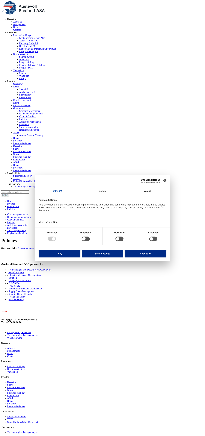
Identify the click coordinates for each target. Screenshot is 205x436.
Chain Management (25, 291)
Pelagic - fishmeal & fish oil (32, 65)
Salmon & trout (26, 57)
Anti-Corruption (16, 272)
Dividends (24, 124)
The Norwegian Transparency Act (29, 186)
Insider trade (25, 97)
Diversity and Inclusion (20, 280)
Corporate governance (29, 111)
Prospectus (18, 140)
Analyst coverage (27, 92)
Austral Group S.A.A (29, 40)
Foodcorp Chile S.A (28, 43)
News (16, 103)
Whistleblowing (14, 338)
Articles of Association (30, 121)
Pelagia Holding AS (28, 51)
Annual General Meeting (31, 135)
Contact (17, 30)
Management (19, 24)
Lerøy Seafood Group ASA (32, 38)
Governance (19, 108)
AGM (16, 132)
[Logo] (23, 14)
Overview (18, 84)
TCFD (16, 178)
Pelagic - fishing (27, 62)
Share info (24, 89)
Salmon (22, 73)
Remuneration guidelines (31, 113)
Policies (23, 119)
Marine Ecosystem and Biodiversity (25, 288)
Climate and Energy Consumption (25, 275)
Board (16, 27)
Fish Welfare (15, 283)
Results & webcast (22, 100)
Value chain (18, 70)
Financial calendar (21, 105)
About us (17, 21)
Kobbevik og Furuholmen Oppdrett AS (37, 48)
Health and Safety (17, 296)
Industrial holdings (22, 35)
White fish (24, 59)
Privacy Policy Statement (19, 332)
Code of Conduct (27, 116)
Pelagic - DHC (26, 67)
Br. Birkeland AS (27, 46)
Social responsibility (28, 127)
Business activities (21, 54)
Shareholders (25, 94)
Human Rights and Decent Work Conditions (30, 269)
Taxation (13, 277)
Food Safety (14, 286)
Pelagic (22, 78)
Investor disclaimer (22, 143)
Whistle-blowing (16, 299)
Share (16, 86)
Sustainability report (22, 176)
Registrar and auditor (29, 130)
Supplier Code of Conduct (21, 294)
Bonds (16, 138)
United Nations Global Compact (28, 181)
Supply (12, 291)
